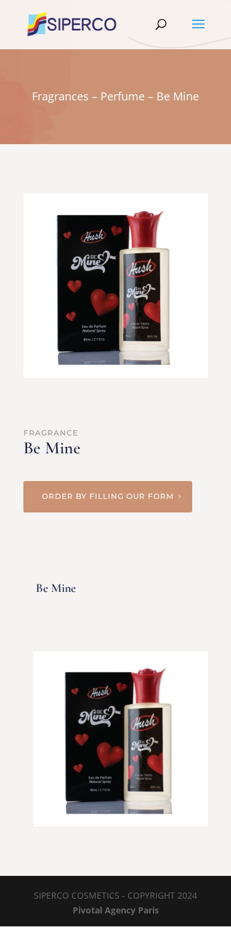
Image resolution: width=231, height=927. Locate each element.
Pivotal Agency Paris (116, 910)
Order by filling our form (108, 496)
